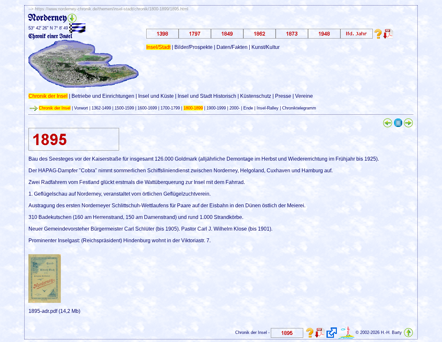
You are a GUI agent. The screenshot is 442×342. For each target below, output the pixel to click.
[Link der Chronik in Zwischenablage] (331, 332)
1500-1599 (124, 108)
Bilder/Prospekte (193, 47)
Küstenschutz (255, 96)
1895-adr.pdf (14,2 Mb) (54, 311)
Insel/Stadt (158, 47)
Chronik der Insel (48, 96)
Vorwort (81, 108)
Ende (248, 108)
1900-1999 (216, 108)
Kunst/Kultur (265, 47)
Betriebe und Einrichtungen (103, 96)
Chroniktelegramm (299, 108)
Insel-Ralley (268, 108)
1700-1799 (170, 108)
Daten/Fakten (232, 47)
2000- (234, 108)
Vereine (304, 96)
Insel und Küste (156, 96)
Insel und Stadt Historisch (207, 96)
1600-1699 (147, 108)
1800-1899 (193, 108)
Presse (283, 96)
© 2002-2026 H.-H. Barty (379, 332)
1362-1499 (101, 108)
